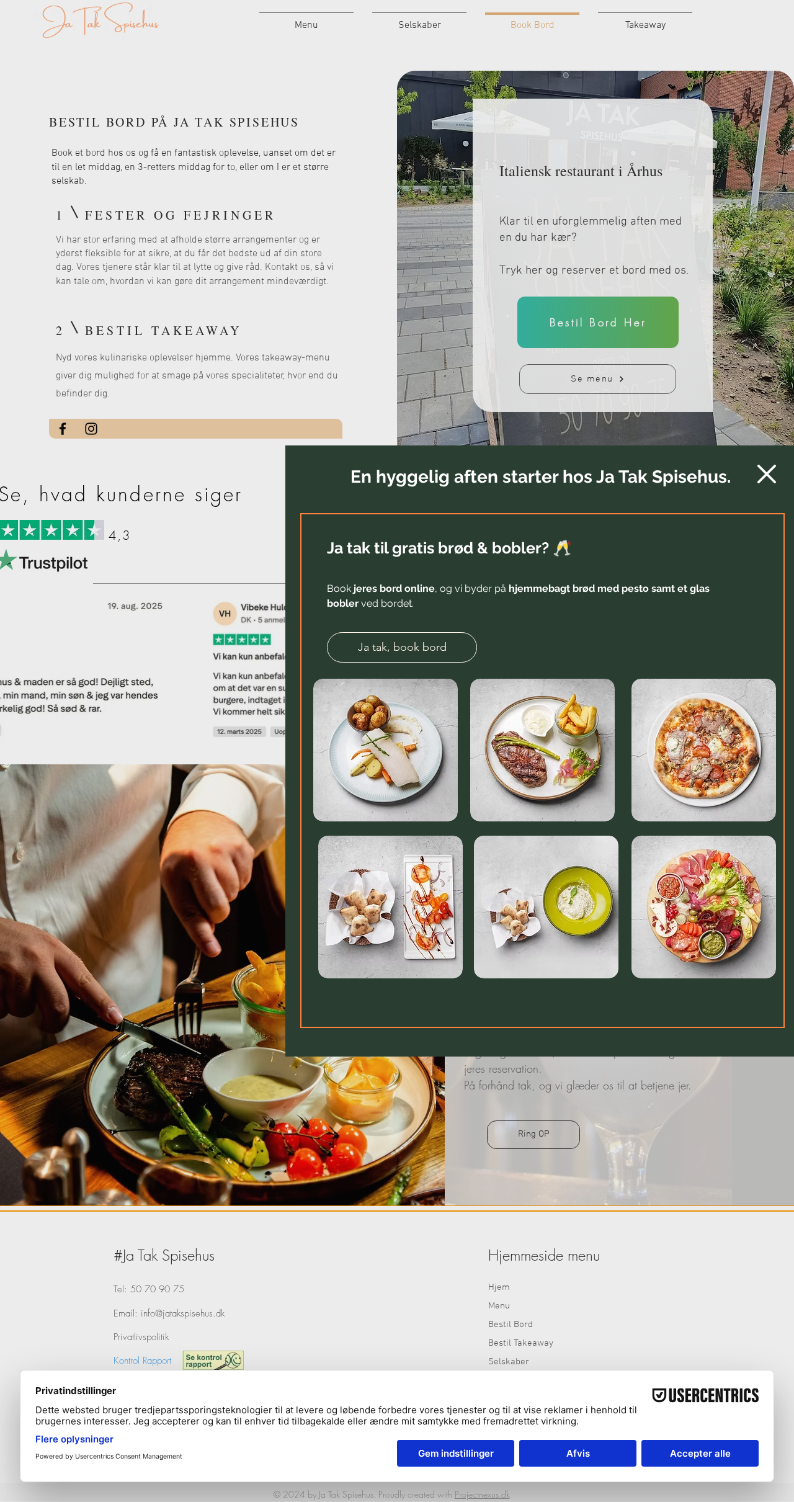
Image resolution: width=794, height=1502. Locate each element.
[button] (766, 474)
